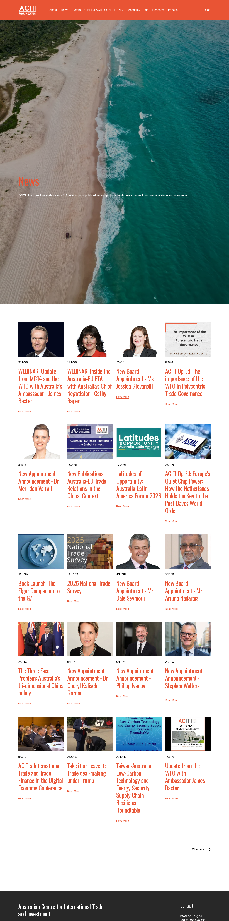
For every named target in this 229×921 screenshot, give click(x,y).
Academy (134, 9)
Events (76, 9)
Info (146, 9)
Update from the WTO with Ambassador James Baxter (185, 776)
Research (158, 9)
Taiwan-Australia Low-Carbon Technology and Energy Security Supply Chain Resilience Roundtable (133, 787)
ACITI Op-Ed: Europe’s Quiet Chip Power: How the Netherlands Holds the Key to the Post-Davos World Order (187, 492)
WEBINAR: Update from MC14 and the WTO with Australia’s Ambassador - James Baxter (40, 385)
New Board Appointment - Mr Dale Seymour (134, 591)
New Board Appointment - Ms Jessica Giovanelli (135, 378)
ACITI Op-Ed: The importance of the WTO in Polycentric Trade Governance (185, 382)
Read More (24, 411)
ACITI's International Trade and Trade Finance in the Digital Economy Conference (40, 776)
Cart (208, 9)
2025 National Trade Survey (88, 587)
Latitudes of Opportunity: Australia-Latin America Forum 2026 (138, 484)
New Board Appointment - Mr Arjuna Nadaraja (183, 591)
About (53, 9)
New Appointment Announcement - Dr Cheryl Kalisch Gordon (87, 681)
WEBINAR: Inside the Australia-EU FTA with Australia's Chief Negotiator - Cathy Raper (89, 385)
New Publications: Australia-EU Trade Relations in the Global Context (86, 484)
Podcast (173, 9)
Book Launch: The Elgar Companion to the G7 (39, 591)
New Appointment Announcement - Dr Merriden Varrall (38, 481)
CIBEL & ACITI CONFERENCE (104, 9)
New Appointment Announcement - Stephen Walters (184, 678)
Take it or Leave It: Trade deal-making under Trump (86, 773)
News (64, 9)
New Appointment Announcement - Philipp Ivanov (135, 678)
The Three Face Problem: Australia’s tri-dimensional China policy (40, 681)
